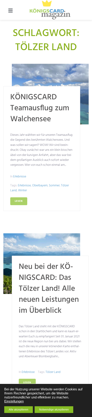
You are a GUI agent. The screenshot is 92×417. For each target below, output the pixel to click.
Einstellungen (14, 401)
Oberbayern (40, 185)
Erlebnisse (19, 176)
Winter (22, 190)
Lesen (19, 201)
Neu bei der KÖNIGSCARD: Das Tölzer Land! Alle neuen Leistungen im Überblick (49, 289)
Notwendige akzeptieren (54, 409)
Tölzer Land (53, 372)
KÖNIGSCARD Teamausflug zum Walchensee (39, 108)
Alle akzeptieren (18, 409)
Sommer (54, 185)
